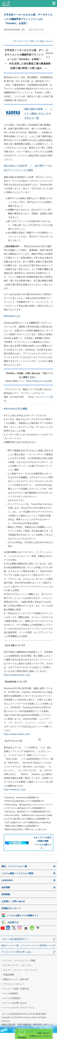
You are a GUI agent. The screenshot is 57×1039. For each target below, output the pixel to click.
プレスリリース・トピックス (17, 965)
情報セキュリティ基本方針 (16, 979)
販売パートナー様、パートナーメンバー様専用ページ (27, 945)
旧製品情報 (8, 974)
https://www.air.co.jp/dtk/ (39, 380)
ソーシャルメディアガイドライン (19, 1007)
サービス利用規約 (11, 998)
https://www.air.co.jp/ (15, 789)
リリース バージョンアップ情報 (19, 960)
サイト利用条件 (10, 993)
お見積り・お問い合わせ (13, 901)
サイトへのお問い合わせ (15, 1002)
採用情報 (6, 894)
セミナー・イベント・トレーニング (20, 969)
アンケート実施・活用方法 (16, 988)
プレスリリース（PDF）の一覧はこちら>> (33, 41)
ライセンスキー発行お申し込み (16, 951)
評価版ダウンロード (11, 908)
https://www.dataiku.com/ (17, 734)
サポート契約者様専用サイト (15, 939)
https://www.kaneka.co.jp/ (17, 674)
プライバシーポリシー (14, 984)
